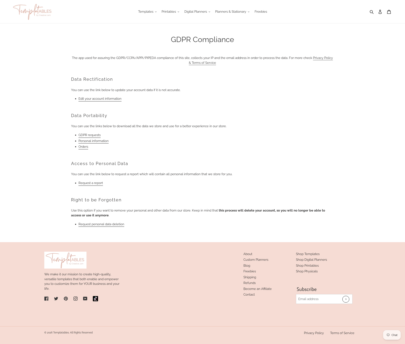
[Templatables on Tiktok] (95, 298)
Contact (249, 294)
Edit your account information (100, 99)
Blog (246, 266)
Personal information (93, 141)
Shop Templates (308, 254)
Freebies (249, 271)
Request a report (90, 183)
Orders (83, 147)
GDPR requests (89, 135)
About (247, 254)
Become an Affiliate (257, 289)
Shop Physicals (307, 271)
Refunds (249, 283)
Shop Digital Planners (311, 260)
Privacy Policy (314, 333)
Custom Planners (255, 260)
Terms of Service (342, 333)
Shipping (249, 277)
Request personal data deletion (101, 224)
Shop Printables (307, 266)
